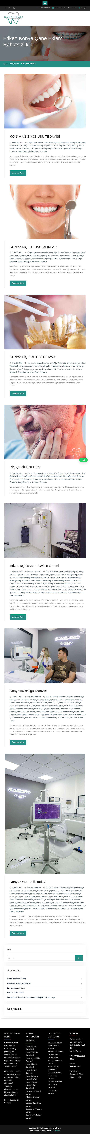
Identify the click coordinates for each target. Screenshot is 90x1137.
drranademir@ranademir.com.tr (65, 8)
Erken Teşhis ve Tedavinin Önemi (34, 566)
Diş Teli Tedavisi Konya (29, 575)
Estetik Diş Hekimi (55, 1043)
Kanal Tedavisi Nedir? (15, 993)
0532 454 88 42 (45, 8)
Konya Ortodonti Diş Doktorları (71, 581)
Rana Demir (19, 595)
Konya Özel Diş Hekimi (26, 152)
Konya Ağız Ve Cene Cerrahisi (60, 142)
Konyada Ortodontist (29, 593)
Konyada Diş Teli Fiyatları (67, 589)
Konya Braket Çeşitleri (47, 575)
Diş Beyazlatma (54, 1055)
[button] (83, 460)
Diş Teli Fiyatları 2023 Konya (56, 572)
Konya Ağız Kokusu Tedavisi (38, 142)
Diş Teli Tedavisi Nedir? (16, 988)
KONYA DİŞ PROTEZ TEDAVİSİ (33, 357)
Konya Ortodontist (63, 587)
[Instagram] (9, 8)
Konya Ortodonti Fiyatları (39, 584)
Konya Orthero (41, 581)
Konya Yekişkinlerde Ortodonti (46, 589)
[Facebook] (5, 8)
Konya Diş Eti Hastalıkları (48, 146)
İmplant (51, 1049)
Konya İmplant (37, 148)
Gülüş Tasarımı (53, 1046)
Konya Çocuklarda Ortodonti (36, 578)
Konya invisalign (32, 1076)
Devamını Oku (17, 173)
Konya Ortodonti (53, 581)
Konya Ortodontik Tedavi (28, 882)
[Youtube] (14, 8)
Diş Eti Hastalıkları (55, 1081)
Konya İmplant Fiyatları (51, 148)
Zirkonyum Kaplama (55, 1051)
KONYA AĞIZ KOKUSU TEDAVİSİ (35, 136)
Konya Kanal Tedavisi (69, 148)
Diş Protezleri (53, 1057)
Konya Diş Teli (53, 578)
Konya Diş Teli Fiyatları (67, 578)
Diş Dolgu (51, 1078)
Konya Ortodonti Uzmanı (26, 587)
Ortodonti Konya (63, 593)
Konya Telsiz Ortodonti (25, 589)
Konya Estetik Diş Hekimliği (68, 146)
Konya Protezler (41, 152)
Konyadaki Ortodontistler (47, 593)
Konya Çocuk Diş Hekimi (30, 146)
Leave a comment (34, 572)
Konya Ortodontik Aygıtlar (45, 587)
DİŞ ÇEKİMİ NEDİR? (25, 467)
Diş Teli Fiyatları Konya (75, 572)
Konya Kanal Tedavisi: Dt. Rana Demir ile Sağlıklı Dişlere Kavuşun (31, 997)
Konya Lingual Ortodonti (26, 581)
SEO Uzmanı (55, 1131)
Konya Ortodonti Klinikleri (58, 584)
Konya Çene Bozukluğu (64, 575)
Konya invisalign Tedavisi (28, 691)
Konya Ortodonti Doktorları (20, 584)
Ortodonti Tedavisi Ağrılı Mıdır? (19, 983)
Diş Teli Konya (15, 575)
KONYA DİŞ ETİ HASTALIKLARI (34, 247)
